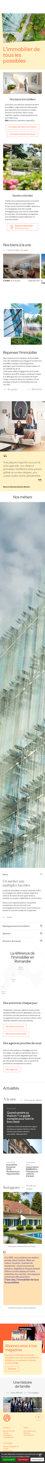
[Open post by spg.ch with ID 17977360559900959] (22, 1277)
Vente (5, 874)
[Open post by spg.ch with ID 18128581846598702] (22, 1218)
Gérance (6, 933)
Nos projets (13, 389)
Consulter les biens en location (22, 126)
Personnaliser (37, 1459)
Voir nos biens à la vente (18, 250)
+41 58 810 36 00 (29, 1435)
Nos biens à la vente (15, 1026)
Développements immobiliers (16, 926)
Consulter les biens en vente (22, 134)
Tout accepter (8, 1459)
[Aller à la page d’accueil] (7, 1421)
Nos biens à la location (16, 1033)
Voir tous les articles (33, 1100)
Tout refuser (23, 1459)
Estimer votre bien (24, 226)
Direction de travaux (11, 941)
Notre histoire (16, 1392)
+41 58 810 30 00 (8, 1437)
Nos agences (12, 1069)
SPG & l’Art (37, 389)
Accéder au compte (31, 1187)
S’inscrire (12, 1368)
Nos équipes (33, 1392)
